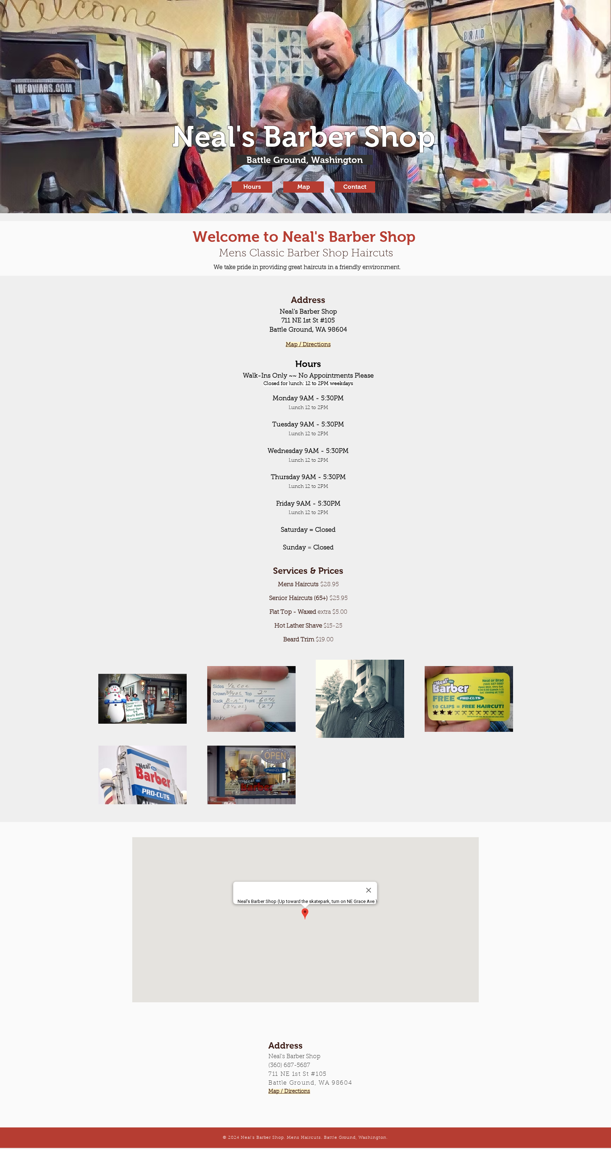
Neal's (217, 136)
